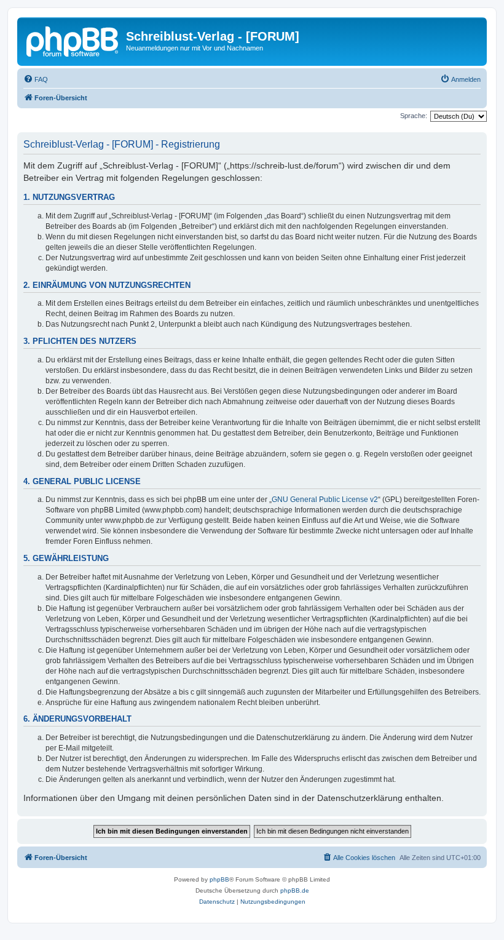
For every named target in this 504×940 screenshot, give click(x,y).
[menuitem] (35, 79)
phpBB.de (294, 890)
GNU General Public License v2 (325, 499)
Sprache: (413, 115)
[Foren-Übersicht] (73, 40)
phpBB (219, 879)
